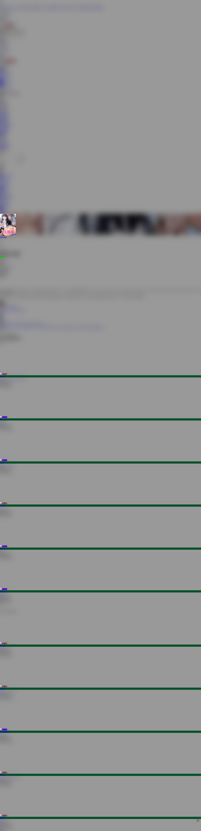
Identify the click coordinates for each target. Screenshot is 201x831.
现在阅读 (3, 237)
